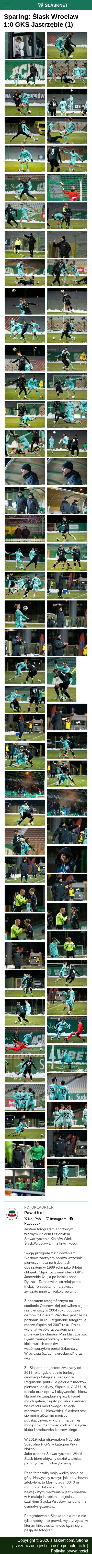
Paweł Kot (34, 1213)
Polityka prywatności (69, 1551)
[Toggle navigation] (7, 5)
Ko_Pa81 (33, 1219)
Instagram (57, 1219)
